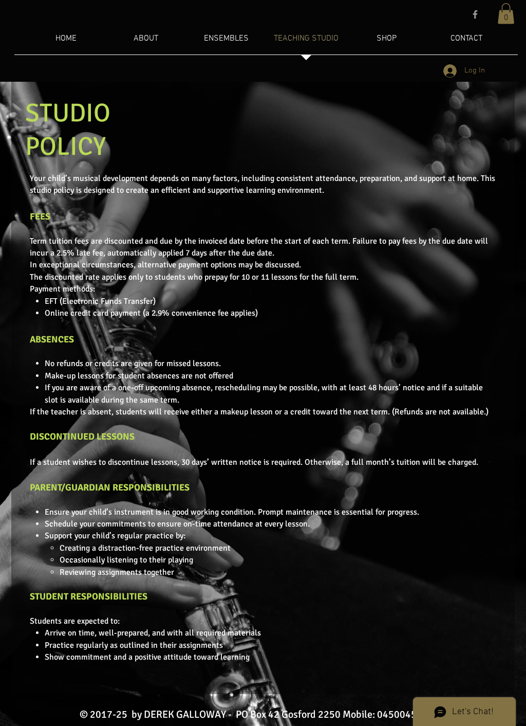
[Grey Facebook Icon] (475, 14)
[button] (506, 13)
